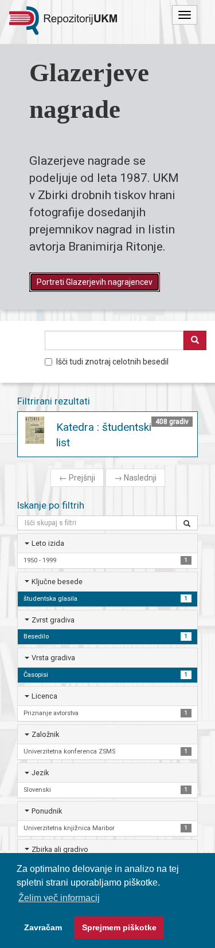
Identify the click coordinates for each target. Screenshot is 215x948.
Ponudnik (47, 811)
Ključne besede (57, 581)
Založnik (45, 734)
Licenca (44, 696)
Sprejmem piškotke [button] (119, 927)
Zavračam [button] (43, 927)
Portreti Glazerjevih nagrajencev (95, 282)
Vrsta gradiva (53, 657)
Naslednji (135, 477)
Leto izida (48, 543)
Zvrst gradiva (53, 620)
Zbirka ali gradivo (60, 849)
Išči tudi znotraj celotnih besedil (112, 361)
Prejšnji (77, 477)
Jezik (40, 772)
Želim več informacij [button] (59, 898)
